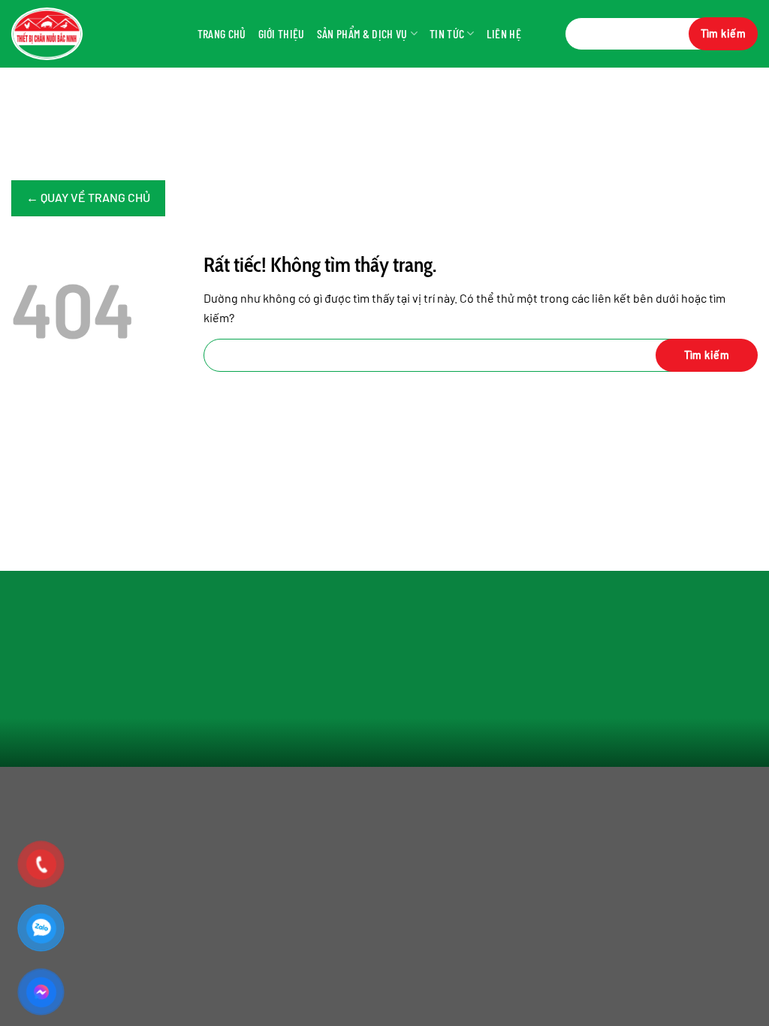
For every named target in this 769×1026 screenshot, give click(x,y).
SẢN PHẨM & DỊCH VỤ (362, 33)
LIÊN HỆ (504, 33)
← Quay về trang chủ (88, 197)
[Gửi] (723, 33)
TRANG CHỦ (222, 33)
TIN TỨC (447, 33)
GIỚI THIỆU (281, 33)
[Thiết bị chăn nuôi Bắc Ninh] (71, 34)
